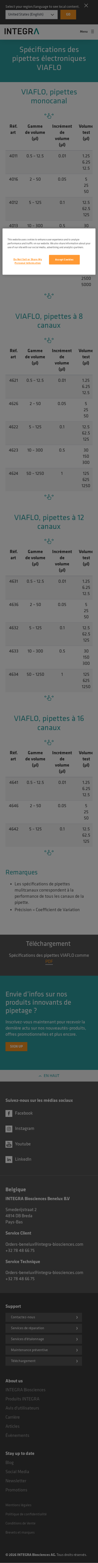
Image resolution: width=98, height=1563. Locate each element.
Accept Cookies (64, 259)
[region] (49, 252)
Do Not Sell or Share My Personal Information (27, 261)
